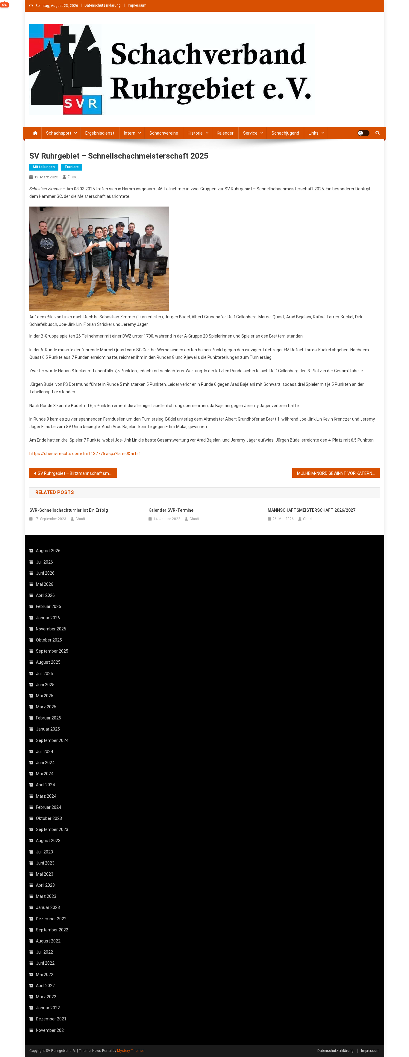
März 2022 (46, 996)
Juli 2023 (44, 852)
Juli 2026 (44, 562)
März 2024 (46, 796)
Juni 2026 (45, 573)
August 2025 (48, 662)
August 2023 (48, 840)
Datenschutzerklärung (102, 5)
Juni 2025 (45, 684)
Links (314, 133)
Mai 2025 (44, 695)
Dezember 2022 (51, 918)
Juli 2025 (44, 673)
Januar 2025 (48, 729)
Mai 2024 (44, 773)
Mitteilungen (44, 167)
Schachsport (58, 133)
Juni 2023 (45, 863)
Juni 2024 (45, 762)
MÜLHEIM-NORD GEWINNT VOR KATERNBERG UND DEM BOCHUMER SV (338, 473)
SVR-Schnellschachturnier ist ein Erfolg (68, 510)
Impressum (137, 5)
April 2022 (45, 985)
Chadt (73, 176)
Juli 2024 (44, 751)
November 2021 (51, 1030)
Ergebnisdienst (99, 133)
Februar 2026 (48, 606)
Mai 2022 (44, 974)
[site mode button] (363, 133)
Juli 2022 (44, 952)
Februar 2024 (48, 807)
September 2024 (52, 740)
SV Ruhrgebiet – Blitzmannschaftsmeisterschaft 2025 (77, 473)
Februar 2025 (48, 718)
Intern (129, 133)
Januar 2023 (48, 907)
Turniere (71, 167)
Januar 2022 (48, 1007)
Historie (195, 133)
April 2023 (45, 885)
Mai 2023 (44, 874)
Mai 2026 (44, 584)
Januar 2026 (48, 617)
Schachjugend (285, 133)
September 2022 (52, 929)
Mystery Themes (131, 1051)
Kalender (225, 133)
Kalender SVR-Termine (171, 510)
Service (250, 133)
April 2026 (45, 595)
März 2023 (46, 896)
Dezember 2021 (51, 1019)
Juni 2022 (45, 963)
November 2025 (51, 629)
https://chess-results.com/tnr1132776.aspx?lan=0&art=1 (85, 453)
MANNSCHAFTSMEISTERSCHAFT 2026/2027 (311, 510)
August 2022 (48, 941)
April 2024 (45, 784)
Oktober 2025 (49, 640)
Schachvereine (163, 133)
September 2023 (52, 829)
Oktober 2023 (49, 818)
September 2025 (52, 651)
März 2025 (46, 706)
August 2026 (48, 550)
